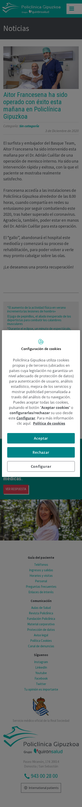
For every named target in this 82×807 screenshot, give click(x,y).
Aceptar (41, 438)
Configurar (41, 466)
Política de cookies (49, 423)
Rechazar (41, 452)
